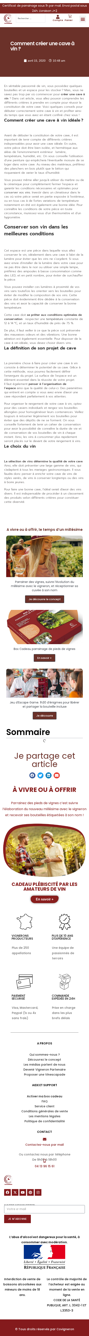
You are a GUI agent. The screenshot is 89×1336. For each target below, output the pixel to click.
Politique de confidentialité (44, 1121)
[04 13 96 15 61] (44, 1161)
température (54, 319)
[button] (82, 19)
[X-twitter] (15, 1192)
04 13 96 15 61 (44, 1166)
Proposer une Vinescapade (44, 1074)
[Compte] (58, 17)
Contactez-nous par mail (44, 1145)
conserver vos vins (17, 192)
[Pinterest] (30, 1192)
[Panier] (70, 16)
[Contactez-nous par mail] (44, 1139)
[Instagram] (38, 1192)
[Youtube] (22, 1192)
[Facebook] (7, 1192)
